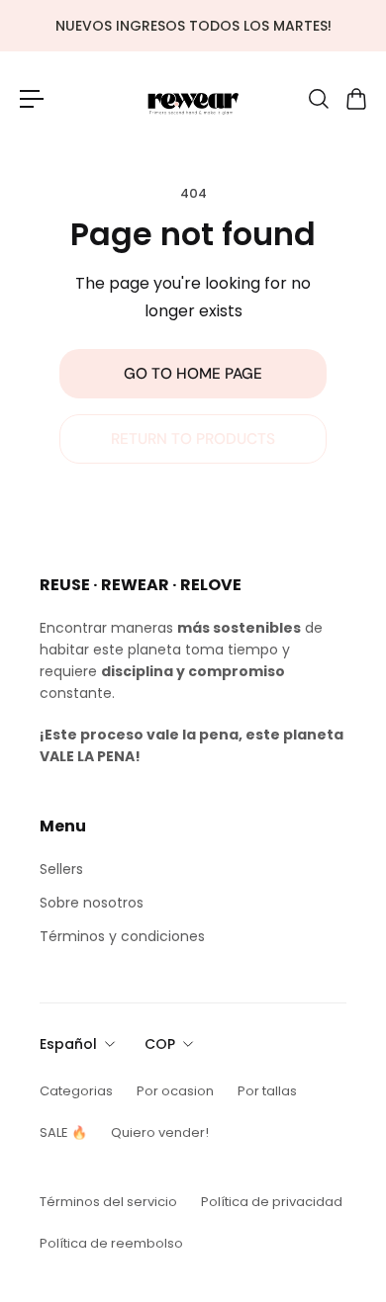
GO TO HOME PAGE (193, 374)
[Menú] (31, 99)
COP (160, 1044)
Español (68, 1044)
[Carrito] (355, 99)
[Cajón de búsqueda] (318, 99)
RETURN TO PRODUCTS (193, 439)
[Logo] (193, 98)
